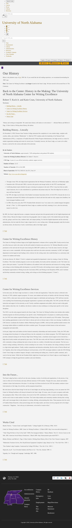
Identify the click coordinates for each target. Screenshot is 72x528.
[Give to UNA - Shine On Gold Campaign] (63, 489)
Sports (61, 60)
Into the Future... (11, 114)
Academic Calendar (11, 52)
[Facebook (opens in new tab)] (54, 478)
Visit (7, 3)
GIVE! (65, 63)
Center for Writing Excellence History (17, 108)
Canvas (8, 5)
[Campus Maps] (10, 497)
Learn (48, 60)
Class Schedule (10, 54)
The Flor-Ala (37, 509)
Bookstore (51, 513)
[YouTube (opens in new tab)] (70, 478)
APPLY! (44, 63)
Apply (43, 60)
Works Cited (10, 116)
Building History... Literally (14, 106)
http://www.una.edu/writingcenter (18, 174)
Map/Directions (53, 502)
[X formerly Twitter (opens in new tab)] (65, 478)
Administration (10, 48)
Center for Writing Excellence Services (17, 111)
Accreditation (28, 490)
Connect (55, 60)
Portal (7, 7)
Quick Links (10, 1)
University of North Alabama (22, 23)
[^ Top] (5, 231)
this (20, 77)
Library (8, 9)
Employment (9, 45)
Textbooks (8, 56)
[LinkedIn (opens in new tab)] (61, 478)
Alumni (67, 60)
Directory (8, 11)
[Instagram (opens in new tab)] (58, 478)
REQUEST (55, 63)
